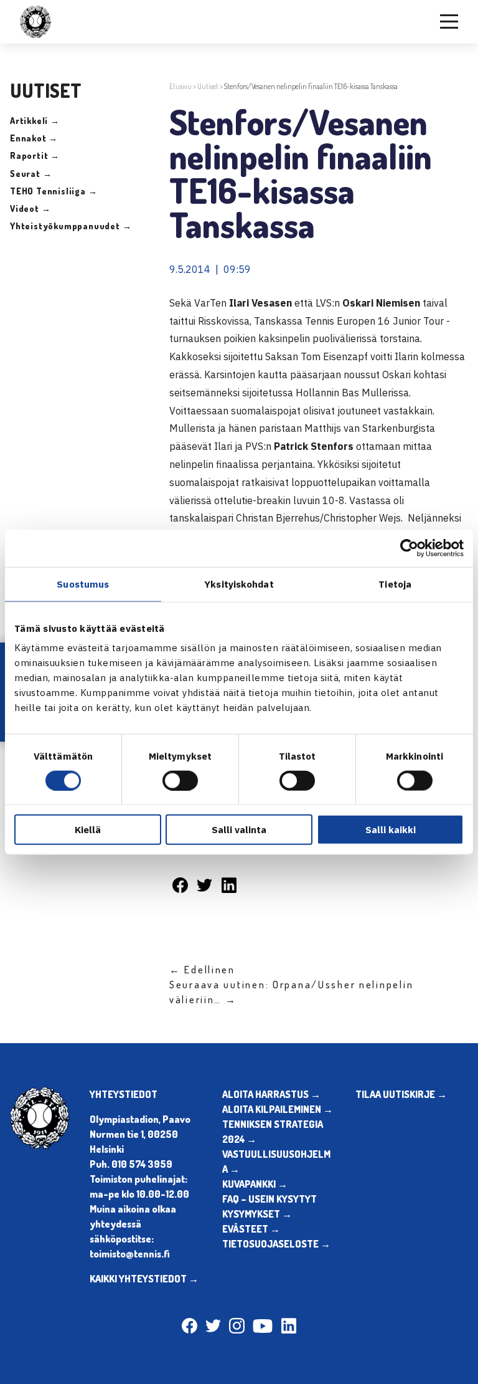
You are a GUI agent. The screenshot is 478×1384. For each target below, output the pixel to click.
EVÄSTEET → (251, 1229)
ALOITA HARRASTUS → (271, 1094)
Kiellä (88, 830)
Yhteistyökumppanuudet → (70, 226)
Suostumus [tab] (83, 583)
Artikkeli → (35, 120)
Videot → (30, 208)
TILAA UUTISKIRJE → (401, 1094)
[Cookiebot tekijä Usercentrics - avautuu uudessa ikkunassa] (409, 547)
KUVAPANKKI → (255, 1184)
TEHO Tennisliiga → (53, 191)
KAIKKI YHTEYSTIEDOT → (144, 1278)
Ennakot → (34, 138)
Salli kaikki (390, 830)
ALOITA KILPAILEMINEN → (277, 1109)
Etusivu (180, 86)
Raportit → (35, 155)
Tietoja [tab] (394, 583)
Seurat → (31, 173)
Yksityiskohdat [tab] (238, 583)
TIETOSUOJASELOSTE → (276, 1244)
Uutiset (207, 86)
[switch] (180, 780)
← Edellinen (202, 969)
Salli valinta (239, 830)
